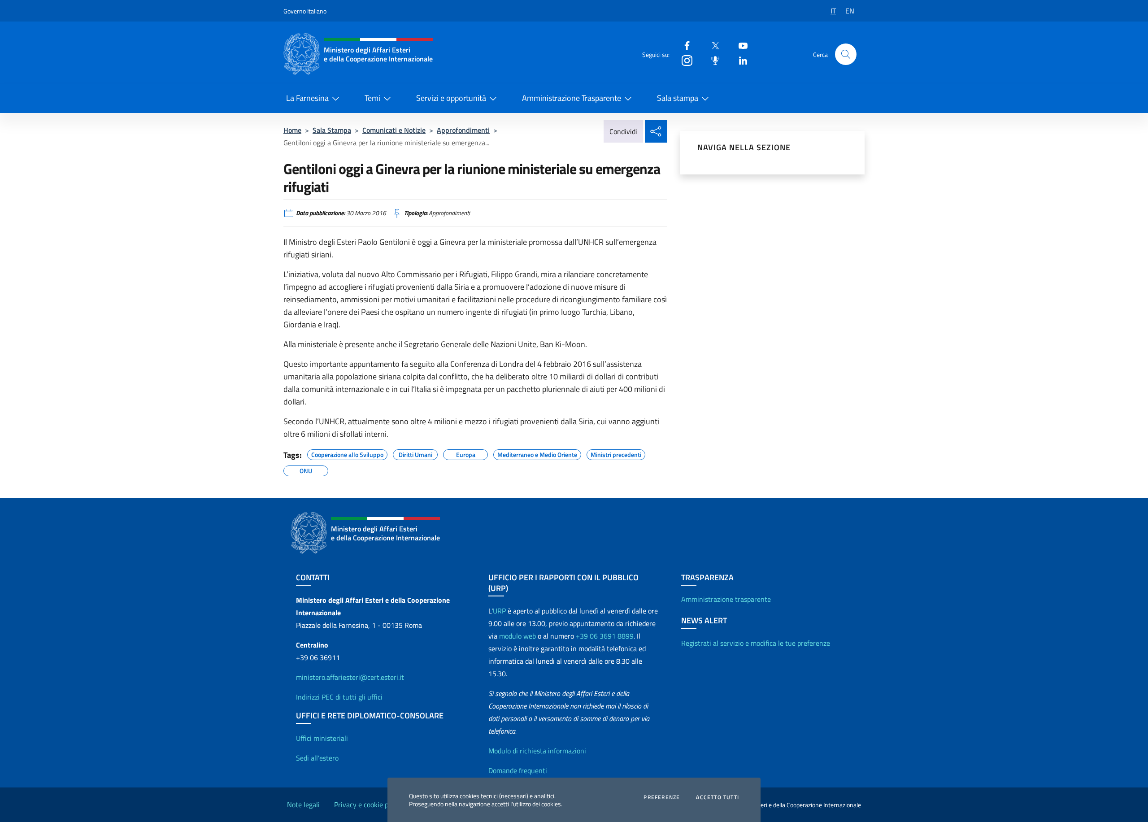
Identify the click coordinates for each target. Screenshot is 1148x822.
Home (292, 130)
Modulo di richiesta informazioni (537, 750)
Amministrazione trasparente (726, 599)
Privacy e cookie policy (368, 804)
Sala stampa (677, 98)
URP (499, 610)
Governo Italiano (304, 11)
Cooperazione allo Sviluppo (347, 453)
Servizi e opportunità (451, 98)
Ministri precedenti (616, 453)
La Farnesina (307, 98)
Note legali (303, 804)
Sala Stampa (332, 130)
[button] (846, 54)
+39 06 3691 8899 (605, 636)
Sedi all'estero (317, 757)
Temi (372, 98)
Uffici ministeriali (322, 738)
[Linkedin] (739, 60)
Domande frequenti (517, 770)
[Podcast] (712, 60)
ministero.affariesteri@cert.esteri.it (350, 677)
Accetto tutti (717, 797)
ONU (306, 469)
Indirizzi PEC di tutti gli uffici (339, 697)
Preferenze (662, 797)
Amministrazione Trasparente (571, 98)
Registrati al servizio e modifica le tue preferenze (755, 643)
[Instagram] (683, 60)
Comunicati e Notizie (394, 130)
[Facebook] (683, 45)
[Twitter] (712, 45)
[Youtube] (739, 45)
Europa (465, 453)
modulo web (517, 636)
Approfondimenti (463, 130)
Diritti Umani (415, 453)
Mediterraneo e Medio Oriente (537, 453)
